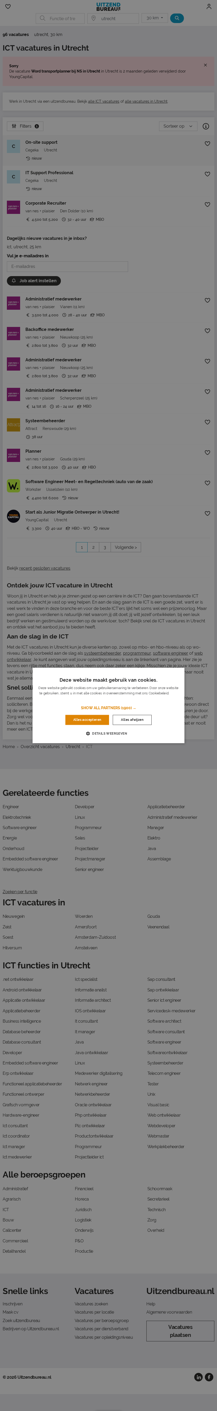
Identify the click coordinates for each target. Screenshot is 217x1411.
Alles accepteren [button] (87, 720)
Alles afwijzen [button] (132, 720)
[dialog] (108, 705)
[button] (108, 708)
